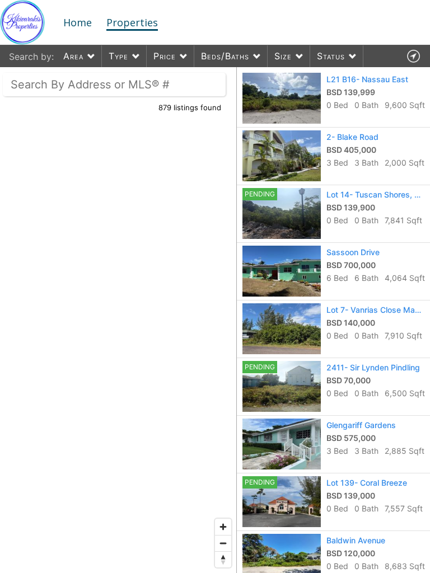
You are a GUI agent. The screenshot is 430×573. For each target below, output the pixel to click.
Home (77, 22)
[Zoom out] (223, 543)
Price (164, 56)
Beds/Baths (225, 56)
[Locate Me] (413, 56)
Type (118, 56)
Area (73, 56)
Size (283, 56)
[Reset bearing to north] (223, 559)
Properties (132, 22)
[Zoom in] (223, 527)
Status (331, 56)
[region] (118, 320)
